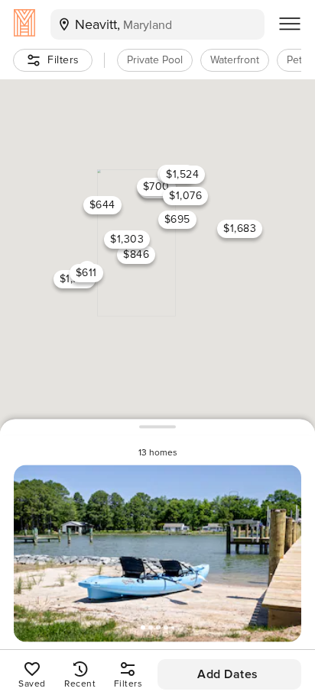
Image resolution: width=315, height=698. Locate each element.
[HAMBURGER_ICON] (289, 24)
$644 (102, 204)
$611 (86, 272)
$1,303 (127, 238)
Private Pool (155, 59)
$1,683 (239, 228)
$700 (156, 185)
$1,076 (185, 194)
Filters (63, 59)
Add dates (227, 674)
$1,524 (182, 173)
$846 (136, 254)
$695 (177, 219)
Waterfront (234, 59)
